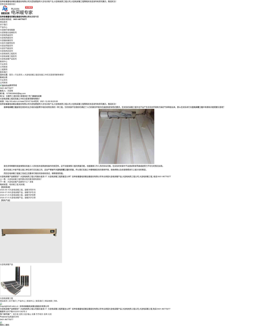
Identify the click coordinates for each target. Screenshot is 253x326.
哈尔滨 (15, 314)
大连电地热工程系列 (8, 53)
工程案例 (3, 69)
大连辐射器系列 (6, 40)
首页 (11, 74)
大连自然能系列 (6, 45)
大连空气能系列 (6, 48)
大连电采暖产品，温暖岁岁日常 (18, 197)
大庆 (50, 314)
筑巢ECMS (14, 316)
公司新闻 (3, 66)
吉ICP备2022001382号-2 (16, 311)
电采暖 (22, 184)
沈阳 (21, 314)
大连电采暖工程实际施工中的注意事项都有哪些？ (45, 74)
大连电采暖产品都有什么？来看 (20, 181)
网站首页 (3, 21)
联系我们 (3, 72)
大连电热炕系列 (6, 50)
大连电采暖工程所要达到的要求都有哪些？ (24, 179)
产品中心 (3, 27)
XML (56, 300)
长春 (33, 314)
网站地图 (48, 300)
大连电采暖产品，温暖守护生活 (18, 192)
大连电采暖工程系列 (8, 56)
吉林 (45, 314)
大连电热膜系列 (6, 37)
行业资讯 (3, 64)
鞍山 (29, 314)
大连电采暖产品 (47, 1)
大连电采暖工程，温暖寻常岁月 (18, 189)
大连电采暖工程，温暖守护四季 (18, 195)
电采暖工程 (13, 184)
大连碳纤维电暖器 (7, 29)
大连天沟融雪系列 (7, 43)
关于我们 (3, 24)
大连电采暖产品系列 (8, 58)
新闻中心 (3, 61)
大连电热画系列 (6, 35)
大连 (25, 314)
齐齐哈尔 (39, 314)
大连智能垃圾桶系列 (8, 32)
